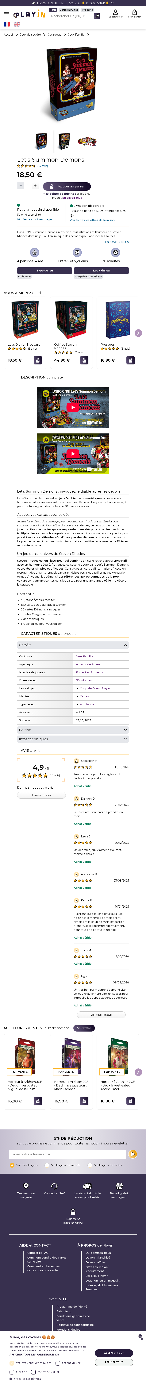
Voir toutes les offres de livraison (92, 220)
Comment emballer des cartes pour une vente (43, 1268)
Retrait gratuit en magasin (119, 1195)
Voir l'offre (84, 1028)
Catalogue (54, 34)
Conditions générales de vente (73, 1318)
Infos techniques (33, 739)
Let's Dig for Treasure (24, 344)
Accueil (8, 34)
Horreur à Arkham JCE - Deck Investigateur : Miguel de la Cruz (25, 1085)
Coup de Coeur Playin (88, 276)
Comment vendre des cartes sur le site (47, 1259)
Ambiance (24, 276)
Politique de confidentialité (75, 1325)
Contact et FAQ (37, 1253)
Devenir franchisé (98, 1257)
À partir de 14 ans (30, 261)
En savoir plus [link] (117, 242)
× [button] (141, 1339)
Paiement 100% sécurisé (73, 1221)
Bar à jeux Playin (97, 1276)
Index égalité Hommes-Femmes (102, 1287)
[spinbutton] (28, 185)
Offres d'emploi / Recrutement (97, 1269)
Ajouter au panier (71, 186)
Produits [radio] (87, 9)
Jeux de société (30, 34)
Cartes (84, 696)
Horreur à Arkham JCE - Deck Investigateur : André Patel (118, 1085)
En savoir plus (72, 197)
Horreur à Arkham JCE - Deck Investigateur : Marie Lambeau (71, 1085)
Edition (25, 730)
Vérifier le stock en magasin (36, 219)
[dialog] (73, 1357)
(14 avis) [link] (42, 166)
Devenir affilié (95, 1262)
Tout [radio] (53, 9)
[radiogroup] (74, 10)
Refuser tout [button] (114, 1362)
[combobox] (140, 1336)
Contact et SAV (54, 1193)
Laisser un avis (41, 795)
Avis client (63, 1311)
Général (26, 645)
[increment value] (35, 185)
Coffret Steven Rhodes (65, 346)
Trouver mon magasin (26, 1195)
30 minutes (111, 261)
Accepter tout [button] (114, 1353)
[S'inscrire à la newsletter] (132, 1154)
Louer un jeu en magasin (103, 1280)
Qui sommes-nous (98, 1253)
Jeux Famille (76, 34)
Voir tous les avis (101, 1015)
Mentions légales (68, 1329)
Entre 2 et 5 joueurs (73, 261)
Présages (107, 344)
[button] (41, 141)
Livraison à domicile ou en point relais (87, 1195)
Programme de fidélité (71, 1306)
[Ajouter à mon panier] (37, 360)
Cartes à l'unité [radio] (69, 9)
